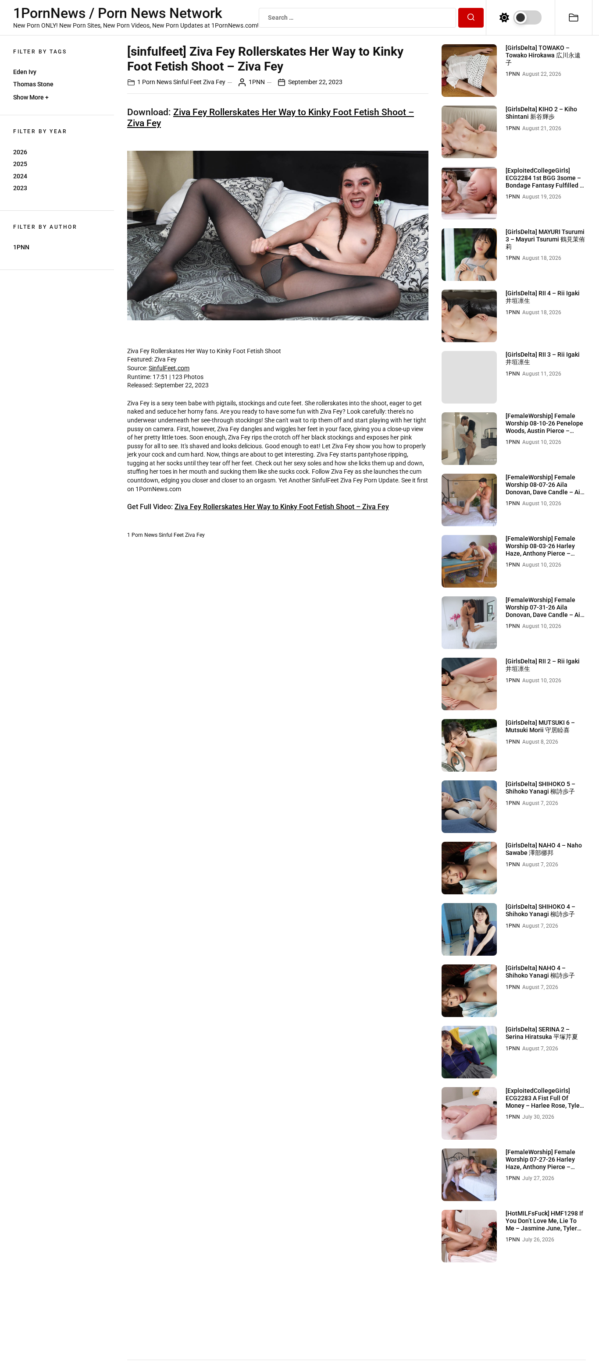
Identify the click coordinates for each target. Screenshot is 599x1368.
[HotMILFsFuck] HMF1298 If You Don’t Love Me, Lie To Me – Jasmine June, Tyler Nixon (544, 1224)
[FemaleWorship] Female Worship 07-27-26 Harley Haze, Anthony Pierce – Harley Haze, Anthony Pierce (545, 1162)
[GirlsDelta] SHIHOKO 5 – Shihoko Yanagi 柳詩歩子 (540, 787)
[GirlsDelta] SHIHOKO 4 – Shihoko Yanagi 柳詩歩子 (540, 910)
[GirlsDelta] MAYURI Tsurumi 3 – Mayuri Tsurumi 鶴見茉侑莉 (545, 239)
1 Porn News (154, 81)
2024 (20, 176)
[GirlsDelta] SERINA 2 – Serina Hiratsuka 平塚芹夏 (542, 1033)
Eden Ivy (24, 71)
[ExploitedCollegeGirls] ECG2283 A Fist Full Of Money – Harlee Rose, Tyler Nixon (544, 1101)
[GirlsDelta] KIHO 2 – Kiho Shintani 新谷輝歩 (541, 113)
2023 (20, 187)
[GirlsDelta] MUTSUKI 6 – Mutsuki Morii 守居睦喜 (540, 726)
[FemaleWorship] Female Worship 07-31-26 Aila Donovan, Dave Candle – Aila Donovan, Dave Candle (545, 610)
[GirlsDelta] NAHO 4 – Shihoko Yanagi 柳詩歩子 (540, 971)
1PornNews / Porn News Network (117, 13)
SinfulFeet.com (169, 368)
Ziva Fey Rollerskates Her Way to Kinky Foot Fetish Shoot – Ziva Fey (282, 507)
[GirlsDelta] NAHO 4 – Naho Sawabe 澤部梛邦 (544, 849)
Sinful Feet (187, 81)
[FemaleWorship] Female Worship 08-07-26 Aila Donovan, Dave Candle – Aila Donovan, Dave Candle (545, 488)
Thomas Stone (33, 84)
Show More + (31, 97)
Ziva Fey (214, 81)
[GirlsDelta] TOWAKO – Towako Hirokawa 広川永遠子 (543, 55)
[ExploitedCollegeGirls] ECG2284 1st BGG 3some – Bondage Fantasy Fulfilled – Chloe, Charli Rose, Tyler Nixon (545, 185)
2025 (20, 163)
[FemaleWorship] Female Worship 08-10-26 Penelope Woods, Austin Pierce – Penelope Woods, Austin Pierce (544, 430)
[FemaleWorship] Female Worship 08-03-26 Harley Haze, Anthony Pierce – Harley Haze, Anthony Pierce (545, 549)
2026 (20, 152)
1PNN (21, 247)
